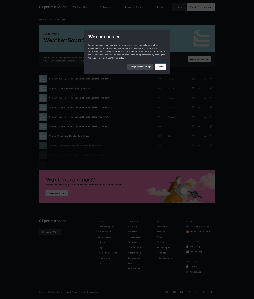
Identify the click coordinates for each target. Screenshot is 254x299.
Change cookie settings (140, 66)
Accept (160, 66)
